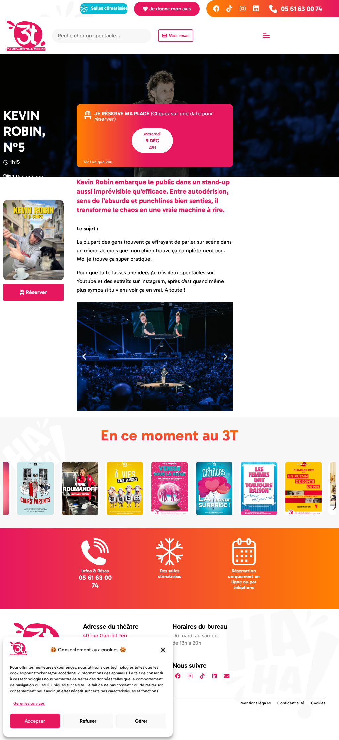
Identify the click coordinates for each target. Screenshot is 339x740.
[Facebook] (216, 8)
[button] (163, 650)
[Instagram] (242, 8)
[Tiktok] (229, 8)
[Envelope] (226, 676)
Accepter (35, 721)
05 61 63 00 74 (95, 581)
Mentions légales (255, 703)
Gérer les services (29, 703)
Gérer (141, 721)
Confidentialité (290, 703)
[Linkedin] (256, 8)
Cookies (318, 703)
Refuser (88, 721)
